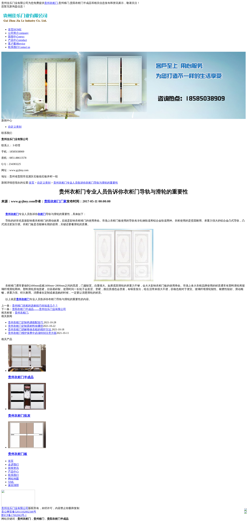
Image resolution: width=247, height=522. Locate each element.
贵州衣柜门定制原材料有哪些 (25, 325)
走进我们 (13, 464)
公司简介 (18, 33)
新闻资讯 (13, 468)
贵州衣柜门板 (17, 454)
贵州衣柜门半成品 (21, 377)
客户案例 (16, 43)
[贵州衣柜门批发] (27, 408)
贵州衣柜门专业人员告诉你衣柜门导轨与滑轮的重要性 (85, 182)
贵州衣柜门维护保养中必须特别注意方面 (32, 333)
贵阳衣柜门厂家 (55, 201)
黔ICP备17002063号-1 (14, 515)
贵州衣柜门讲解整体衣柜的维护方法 (30, 329)
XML (11, 482)
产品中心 (17, 40)
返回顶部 (13, 485)
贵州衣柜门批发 (19, 415)
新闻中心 (16, 36)
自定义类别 (15, 126)
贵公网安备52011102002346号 (18, 511)
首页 (15, 29)
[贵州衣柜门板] (27, 447)
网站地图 (13, 478)
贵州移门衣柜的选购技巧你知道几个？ (35, 305)
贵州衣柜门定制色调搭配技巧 (26, 322)
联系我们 (19, 47)
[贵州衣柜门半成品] (27, 370)
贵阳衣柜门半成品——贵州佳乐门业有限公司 (39, 309)
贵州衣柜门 (51, 3)
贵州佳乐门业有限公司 (14, 508)
